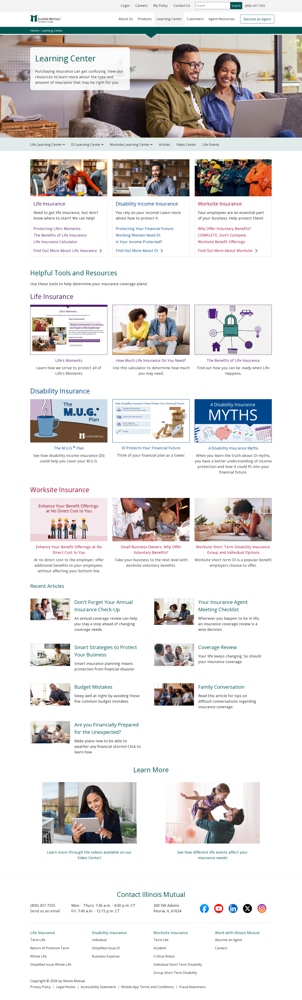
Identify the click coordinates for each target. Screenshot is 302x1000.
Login (125, 5)
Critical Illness (164, 956)
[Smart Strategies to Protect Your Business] (89, 657)
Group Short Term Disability (175, 972)
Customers (195, 19)
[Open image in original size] (68, 329)
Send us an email (45, 910)
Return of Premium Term (49, 948)
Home (34, 30)
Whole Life (38, 956)
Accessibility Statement (98, 987)
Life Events (210, 144)
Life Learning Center (46, 144)
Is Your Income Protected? (139, 241)
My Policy (160, 5)
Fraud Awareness (192, 987)
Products (145, 19)
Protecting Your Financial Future (144, 228)
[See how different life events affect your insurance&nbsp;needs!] (212, 824)
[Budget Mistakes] (89, 696)
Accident (159, 948)
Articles (164, 144)
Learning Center (169, 19)
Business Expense (106, 956)
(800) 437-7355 (255, 6)
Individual (99, 940)
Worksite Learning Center (130, 144)
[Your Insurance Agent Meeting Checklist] (213, 614)
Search (236, 6)
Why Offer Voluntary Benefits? (224, 228)
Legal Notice (65, 987)
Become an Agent (257, 19)
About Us (126, 19)
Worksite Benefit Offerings (221, 241)
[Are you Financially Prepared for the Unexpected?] (89, 737)
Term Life (37, 940)
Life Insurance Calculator (55, 241)
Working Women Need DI (138, 235)
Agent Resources (222, 19)
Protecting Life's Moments (57, 228)
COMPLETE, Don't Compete (222, 235)
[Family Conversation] (213, 696)
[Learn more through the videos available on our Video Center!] (89, 824)
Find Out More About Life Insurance (65, 250)
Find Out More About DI (137, 250)
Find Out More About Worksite (226, 250)
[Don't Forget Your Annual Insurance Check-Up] (89, 614)
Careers (141, 5)
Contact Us (181, 5)
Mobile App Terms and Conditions (147, 987)
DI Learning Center (86, 144)
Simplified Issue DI (106, 948)
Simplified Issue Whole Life (50, 964)
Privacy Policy (40, 987)
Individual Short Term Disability (177, 964)
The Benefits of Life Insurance (59, 235)
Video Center (186, 144)
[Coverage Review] (213, 657)
